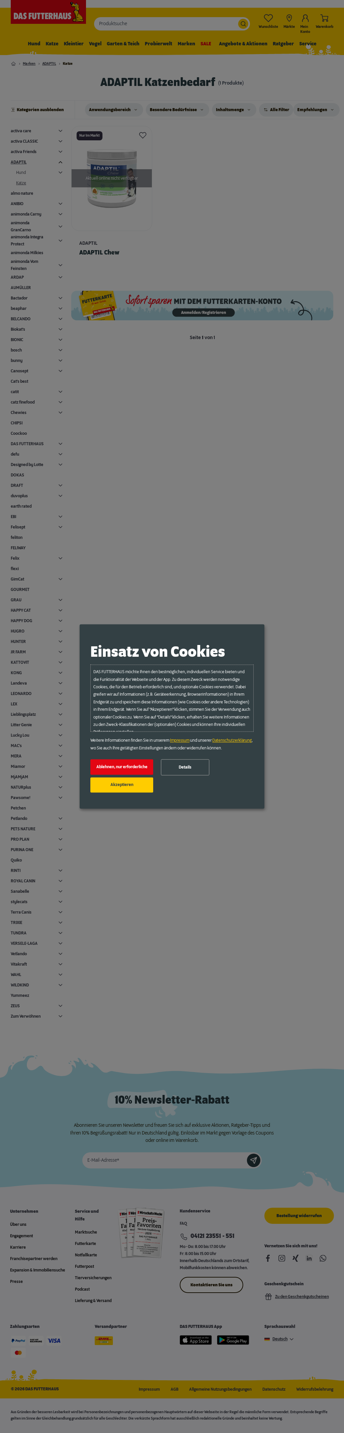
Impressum (179, 740)
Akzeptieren (122, 785)
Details (185, 767)
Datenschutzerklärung (232, 740)
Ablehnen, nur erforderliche (121, 767)
